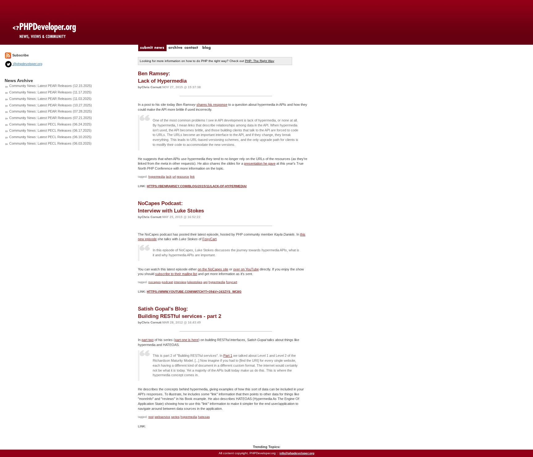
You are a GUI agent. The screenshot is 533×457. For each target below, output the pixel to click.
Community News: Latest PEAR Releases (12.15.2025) (50, 86)
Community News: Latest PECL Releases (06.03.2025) (50, 143)
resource (183, 176)
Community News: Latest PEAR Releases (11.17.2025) (50, 92)
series (175, 416)
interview (180, 282)
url (174, 176)
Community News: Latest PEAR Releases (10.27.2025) (50, 105)
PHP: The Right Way (259, 61)
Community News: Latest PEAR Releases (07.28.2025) (50, 111)
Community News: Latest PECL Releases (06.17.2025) (50, 130)
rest (151, 416)
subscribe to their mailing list (176, 274)
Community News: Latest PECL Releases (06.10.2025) (50, 137)
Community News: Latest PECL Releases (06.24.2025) (50, 124)
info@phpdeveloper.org (296, 453)
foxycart (231, 282)
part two (148, 340)
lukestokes (194, 282)
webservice (162, 416)
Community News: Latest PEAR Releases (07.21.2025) (50, 118)
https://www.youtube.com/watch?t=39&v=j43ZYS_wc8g (194, 291)
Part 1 (227, 355)
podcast (167, 282)
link (192, 176)
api (205, 282)
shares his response (211, 104)
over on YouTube (246, 269)
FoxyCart (209, 239)
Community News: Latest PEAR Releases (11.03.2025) (50, 99)
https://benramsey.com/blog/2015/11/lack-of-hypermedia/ (197, 186)
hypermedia (156, 176)
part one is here (186, 340)
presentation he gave (259, 163)
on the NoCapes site (213, 269)
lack (168, 176)
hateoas (204, 416)
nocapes (154, 282)
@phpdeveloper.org (27, 64)
